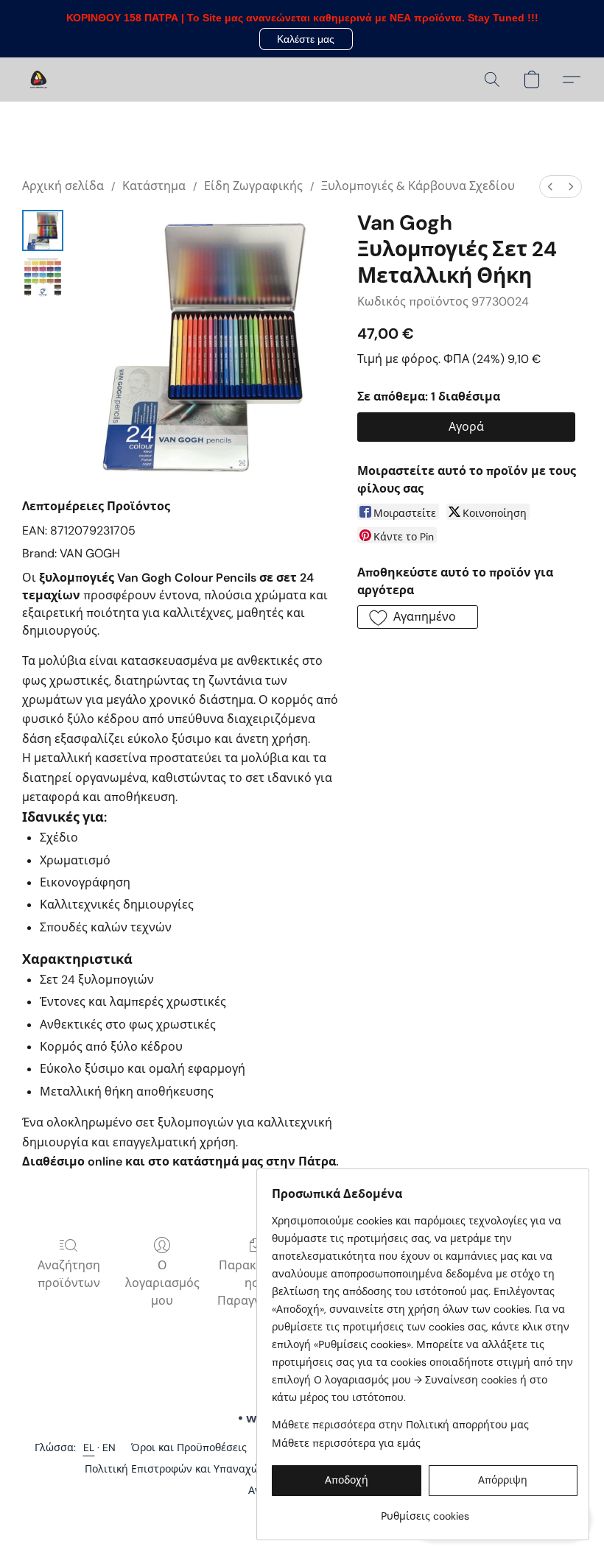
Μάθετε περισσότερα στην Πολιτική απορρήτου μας (400, 1424)
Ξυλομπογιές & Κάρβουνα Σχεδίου (418, 186)
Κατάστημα (154, 186)
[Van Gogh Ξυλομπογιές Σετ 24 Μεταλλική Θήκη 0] (42, 230)
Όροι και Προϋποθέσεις (189, 1447)
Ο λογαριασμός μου (162, 1283)
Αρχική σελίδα (63, 186)
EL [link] (89, 1447)
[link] (424, 1510)
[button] (306, 39)
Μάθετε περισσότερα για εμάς (346, 1443)
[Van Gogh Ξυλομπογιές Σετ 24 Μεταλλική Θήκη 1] (42, 277)
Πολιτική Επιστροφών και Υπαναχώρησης (187, 1468)
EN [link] (109, 1447)
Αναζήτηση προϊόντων (69, 1274)
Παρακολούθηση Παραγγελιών (255, 1283)
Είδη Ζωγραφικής (253, 186)
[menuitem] (550, 186)
